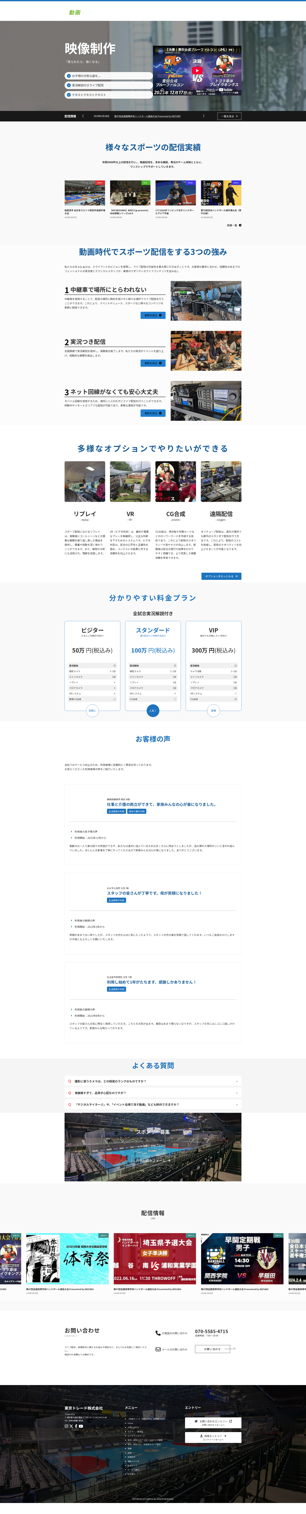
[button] (203, 116)
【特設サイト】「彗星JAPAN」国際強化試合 (146, 1418)
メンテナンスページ (136, 1435)
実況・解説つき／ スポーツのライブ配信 (145, 1440)
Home (130, 1423)
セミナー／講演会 (135, 1431)
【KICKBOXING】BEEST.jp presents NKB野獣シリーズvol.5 (129, 212)
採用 (129, 1452)
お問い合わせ (73, 1374)
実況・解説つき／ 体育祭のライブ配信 (144, 1444)
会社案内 (131, 1474)
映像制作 (131, 1457)
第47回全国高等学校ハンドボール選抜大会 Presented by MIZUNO (147, 116)
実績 (129, 1448)
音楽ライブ (132, 1465)
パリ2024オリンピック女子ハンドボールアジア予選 (174, 212)
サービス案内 (133, 1469)
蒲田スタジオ (133, 1461)
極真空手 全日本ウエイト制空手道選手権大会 (85, 212)
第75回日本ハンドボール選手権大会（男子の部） (221, 212)
